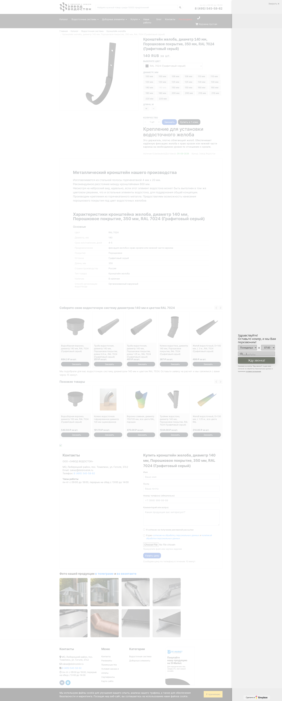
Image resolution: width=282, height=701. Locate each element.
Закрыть (273, 3)
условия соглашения (253, 371)
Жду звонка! (256, 360)
